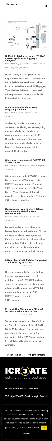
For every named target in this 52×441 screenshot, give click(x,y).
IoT (17, 64)
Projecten (35, 64)
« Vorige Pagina (13, 354)
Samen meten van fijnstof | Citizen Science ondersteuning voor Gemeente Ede (24, 211)
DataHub (9, 216)
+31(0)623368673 (16, 396)
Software (24, 68)
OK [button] (44, 428)
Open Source (24, 64)
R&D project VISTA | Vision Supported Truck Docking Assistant (26, 261)
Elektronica (10, 64)
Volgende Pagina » (37, 354)
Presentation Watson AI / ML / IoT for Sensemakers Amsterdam (24, 310)
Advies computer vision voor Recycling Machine (21, 108)
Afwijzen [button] (26, 433)
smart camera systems (29, 112)
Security (22, 165)
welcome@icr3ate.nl (36, 396)
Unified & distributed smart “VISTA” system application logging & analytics (25, 58)
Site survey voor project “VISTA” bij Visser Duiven (25, 161)
